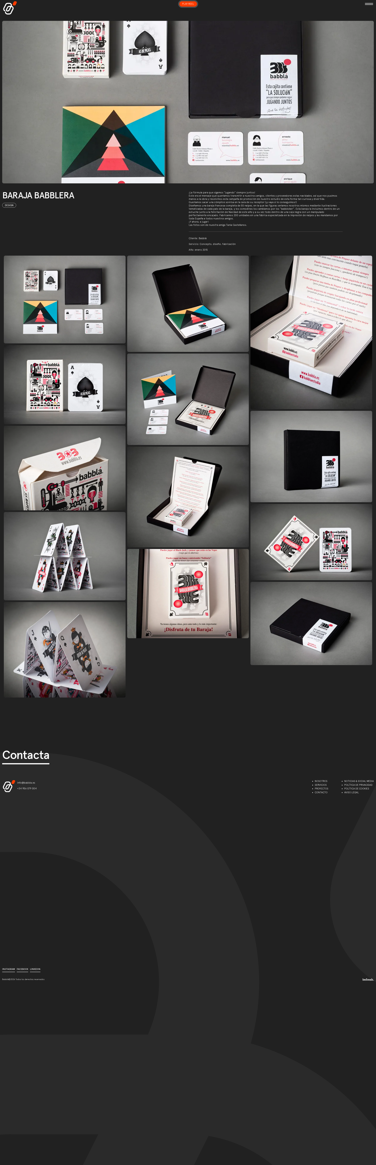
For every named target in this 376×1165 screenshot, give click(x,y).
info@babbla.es (26, 782)
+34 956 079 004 (27, 788)
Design (9, 205)
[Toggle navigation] (314, 2)
